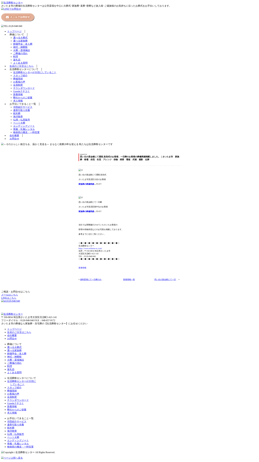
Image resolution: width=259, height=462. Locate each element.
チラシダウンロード (24, 88)
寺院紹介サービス (22, 107)
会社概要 (14, 135)
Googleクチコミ (21, 91)
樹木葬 (16, 113)
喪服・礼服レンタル (24, 129)
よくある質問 (20, 63)
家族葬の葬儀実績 (86, 184)
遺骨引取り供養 (21, 110)
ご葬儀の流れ (20, 53)
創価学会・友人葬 (22, 44)
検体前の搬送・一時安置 (26, 132)
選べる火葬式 (20, 37)
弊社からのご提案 (22, 97)
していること (17, 384)
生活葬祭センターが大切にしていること (34, 72)
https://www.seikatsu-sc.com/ (90, 248)
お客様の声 (19, 82)
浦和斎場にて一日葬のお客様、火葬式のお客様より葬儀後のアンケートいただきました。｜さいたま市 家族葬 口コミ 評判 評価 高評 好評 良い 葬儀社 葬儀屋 (92, 279)
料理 (15, 56)
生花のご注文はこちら (22, 66)
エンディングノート (24, 126)
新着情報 (18, 94)
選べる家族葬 (20, 41)
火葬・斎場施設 (21, 50)
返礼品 (16, 59)
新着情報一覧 (129, 279)
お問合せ (14, 138)
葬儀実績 (18, 78)
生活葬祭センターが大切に (21, 381)
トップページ (14, 31)
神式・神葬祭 (20, 47)
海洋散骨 (18, 116)
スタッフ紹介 (20, 75)
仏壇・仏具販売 (21, 119)
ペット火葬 (19, 123)
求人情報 (18, 100)
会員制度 (18, 85)
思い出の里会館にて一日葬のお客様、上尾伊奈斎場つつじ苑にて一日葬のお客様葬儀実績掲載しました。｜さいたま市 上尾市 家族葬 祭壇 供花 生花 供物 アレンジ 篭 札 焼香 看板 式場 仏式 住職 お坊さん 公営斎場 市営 (166, 279)
